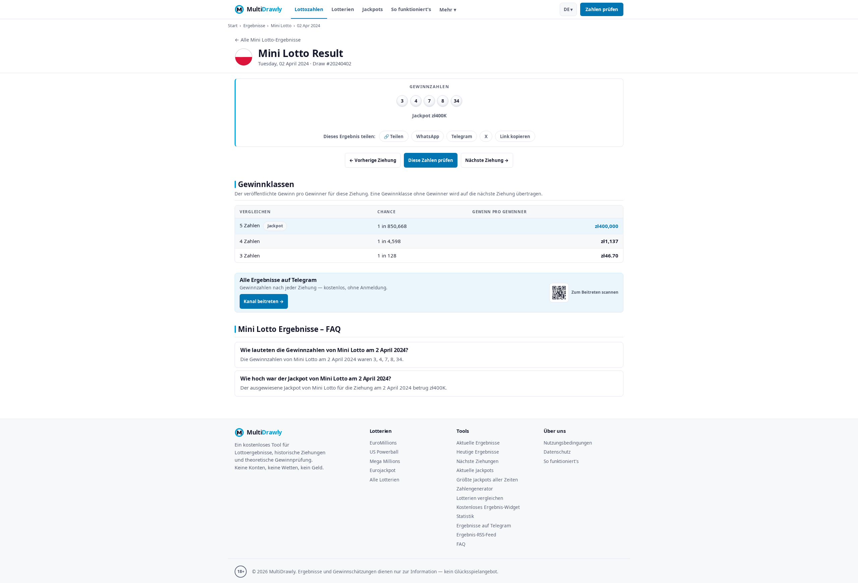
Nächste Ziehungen (477, 461)
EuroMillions (383, 443)
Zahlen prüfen (602, 9)
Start (233, 25)
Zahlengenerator (474, 488)
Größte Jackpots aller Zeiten (487, 479)
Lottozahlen (309, 9)
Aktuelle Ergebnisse (478, 443)
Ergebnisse (254, 25)
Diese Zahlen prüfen (430, 160)
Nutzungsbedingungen (568, 443)
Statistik (465, 516)
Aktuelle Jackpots (475, 470)
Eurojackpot (382, 470)
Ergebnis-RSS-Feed (476, 534)
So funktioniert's (411, 9)
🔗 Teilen (394, 136)
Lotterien (342, 9)
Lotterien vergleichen (479, 498)
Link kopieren (515, 136)
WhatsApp (427, 136)
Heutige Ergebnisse (477, 452)
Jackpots (372, 9)
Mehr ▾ (447, 9)
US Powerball (384, 452)
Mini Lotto (281, 25)
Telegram (461, 136)
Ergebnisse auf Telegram (483, 525)
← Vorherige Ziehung (372, 160)
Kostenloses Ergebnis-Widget (488, 507)
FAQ (461, 544)
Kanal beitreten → (264, 301)
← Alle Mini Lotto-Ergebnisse (268, 40)
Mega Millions (385, 461)
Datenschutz (557, 452)
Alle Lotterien (384, 479)
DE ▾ (568, 9)
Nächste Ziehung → (487, 160)
